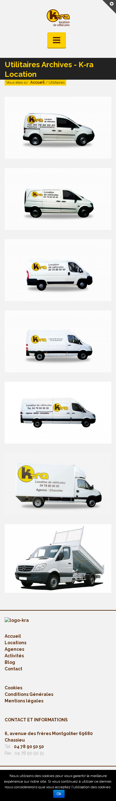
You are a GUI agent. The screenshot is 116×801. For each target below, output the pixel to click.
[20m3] (49, 475)
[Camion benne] (49, 550)
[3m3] (49, 119)
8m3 (50, 281)
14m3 (49, 424)
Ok (59, 794)
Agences (14, 649)
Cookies (13, 687)
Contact (13, 668)
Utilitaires (63, 139)
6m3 (50, 210)
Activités (14, 655)
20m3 (50, 495)
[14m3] (49, 404)
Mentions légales (24, 700)
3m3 (49, 139)
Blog (10, 662)
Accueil (37, 82)
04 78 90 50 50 (29, 746)
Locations (15, 642)
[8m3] (49, 261)
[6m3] (49, 190)
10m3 (49, 353)
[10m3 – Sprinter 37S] (49, 333)
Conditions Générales (29, 694)
